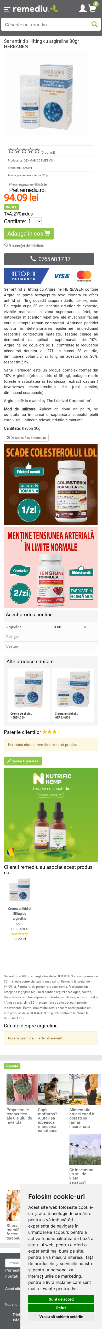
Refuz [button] (61, 1308)
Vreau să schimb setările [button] (61, 1316)
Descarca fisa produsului (28, 438)
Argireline (13, 627)
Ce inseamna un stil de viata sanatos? (81, 1176)
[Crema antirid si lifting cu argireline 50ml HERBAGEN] (19, 890)
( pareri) (48, 152)
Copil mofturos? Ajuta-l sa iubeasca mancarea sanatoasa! (48, 1120)
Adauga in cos (25, 233)
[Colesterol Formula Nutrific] (51, 484)
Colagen (13, 636)
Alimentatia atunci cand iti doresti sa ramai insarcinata (82, 1118)
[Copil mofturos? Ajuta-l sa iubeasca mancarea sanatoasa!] (53, 1089)
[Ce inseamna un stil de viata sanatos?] (85, 1149)
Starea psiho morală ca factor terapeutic (18, 1232)
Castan (12, 646)
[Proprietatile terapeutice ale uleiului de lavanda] (22, 1089)
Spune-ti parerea (24, 761)
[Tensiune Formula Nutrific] (51, 567)
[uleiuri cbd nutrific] (51, 815)
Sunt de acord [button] (61, 1299)
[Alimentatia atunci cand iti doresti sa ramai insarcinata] (85, 1089)
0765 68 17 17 (54, 259)
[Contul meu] (83, 7)
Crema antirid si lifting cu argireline (19, 913)
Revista (12, 1066)
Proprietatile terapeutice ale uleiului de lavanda (19, 1116)
